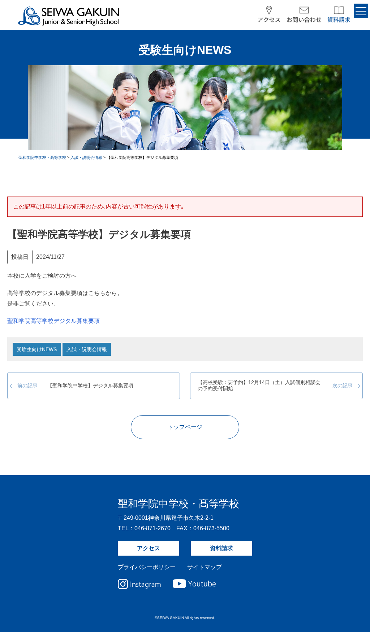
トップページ (185, 427)
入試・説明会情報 (86, 349)
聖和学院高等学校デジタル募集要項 (53, 321)
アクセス (148, 548)
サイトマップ (204, 567)
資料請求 (221, 548)
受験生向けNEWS (37, 349)
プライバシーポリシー (147, 567)
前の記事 (75, 386)
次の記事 (275, 385)
